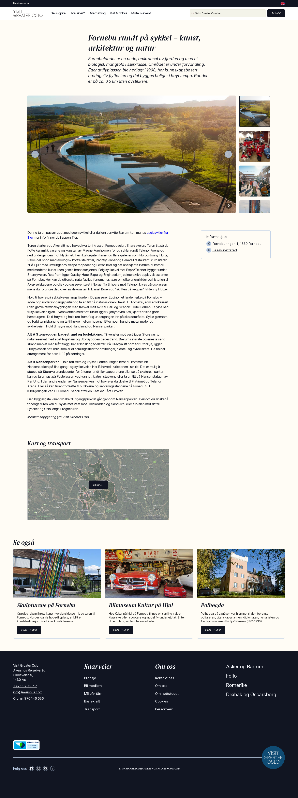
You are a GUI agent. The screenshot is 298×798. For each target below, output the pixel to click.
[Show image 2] (255, 146)
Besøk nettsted (224, 250)
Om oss (161, 686)
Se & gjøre (58, 13)
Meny (276, 13)
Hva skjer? (77, 13)
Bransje (90, 678)
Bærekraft (92, 701)
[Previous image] (35, 154)
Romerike (236, 685)
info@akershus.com (27, 692)
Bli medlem (93, 686)
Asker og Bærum (244, 666)
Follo (231, 676)
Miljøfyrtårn (93, 694)
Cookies (161, 701)
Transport (92, 709)
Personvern (164, 709)
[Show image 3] (255, 181)
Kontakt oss (164, 678)
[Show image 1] (255, 111)
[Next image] (228, 154)
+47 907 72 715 (25, 686)
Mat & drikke (118, 13)
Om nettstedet (167, 694)
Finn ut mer (29, 630)
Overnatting (97, 13)
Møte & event (141, 13)
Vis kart (98, 484)
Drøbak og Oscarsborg (251, 694)
